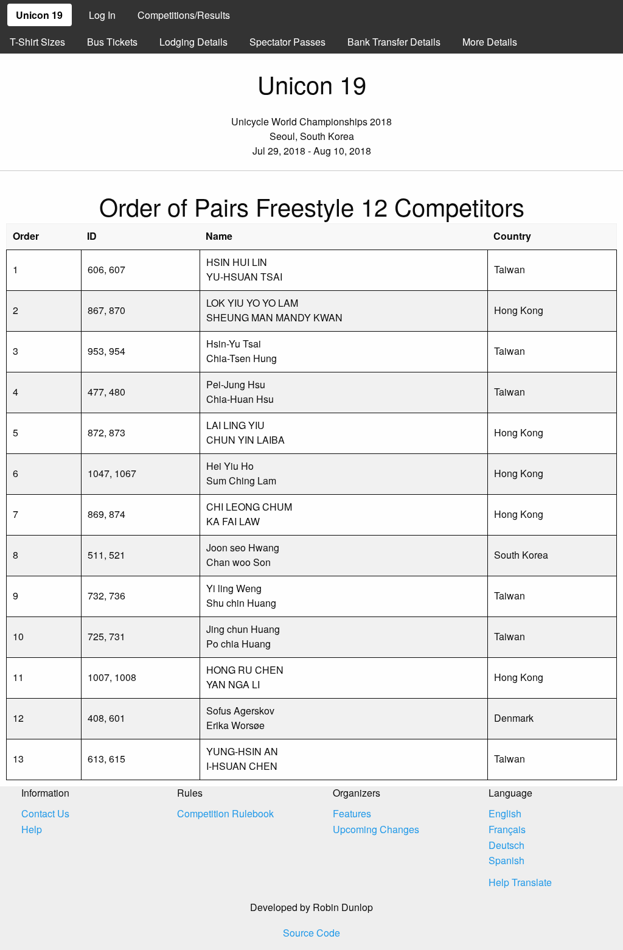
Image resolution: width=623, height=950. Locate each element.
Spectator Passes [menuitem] (287, 42)
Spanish (506, 860)
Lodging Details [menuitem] (193, 42)
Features (352, 813)
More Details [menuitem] (489, 42)
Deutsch (506, 845)
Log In (102, 15)
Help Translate (520, 882)
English (505, 813)
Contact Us (45, 813)
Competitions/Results (183, 15)
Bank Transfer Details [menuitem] (393, 42)
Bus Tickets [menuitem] (112, 42)
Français (507, 829)
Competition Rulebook (225, 813)
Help (31, 829)
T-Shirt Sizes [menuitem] (37, 42)
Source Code (311, 933)
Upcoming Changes (376, 829)
